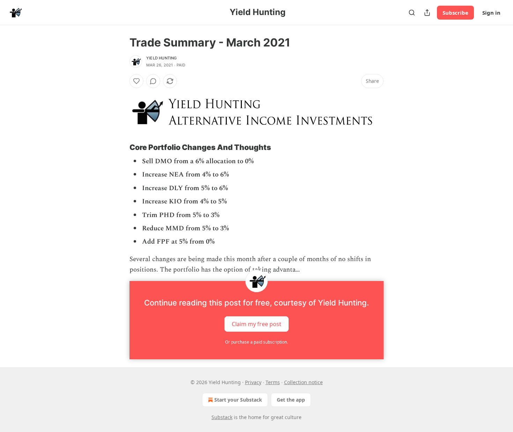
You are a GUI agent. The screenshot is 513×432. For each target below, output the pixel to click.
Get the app (291, 399)
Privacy (253, 382)
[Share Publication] (427, 13)
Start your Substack (238, 399)
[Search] (412, 13)
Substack (221, 417)
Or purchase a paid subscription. (256, 342)
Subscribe (455, 12)
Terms (273, 382)
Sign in (491, 12)
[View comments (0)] (153, 81)
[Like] (136, 81)
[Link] (119, 147)
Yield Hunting (161, 58)
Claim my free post (256, 323)
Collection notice (303, 382)
